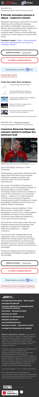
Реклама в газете (19, 311)
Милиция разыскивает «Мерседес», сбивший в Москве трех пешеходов (21, 92)
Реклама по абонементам (13, 317)
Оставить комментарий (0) (19, 60)
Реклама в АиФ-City (10, 320)
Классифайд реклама (11, 322)
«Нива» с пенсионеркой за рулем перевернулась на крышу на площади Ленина (18, 42)
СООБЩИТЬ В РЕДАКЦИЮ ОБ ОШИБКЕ (17, 328)
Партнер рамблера (19, 387)
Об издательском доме (12, 301)
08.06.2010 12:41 (6, 8)
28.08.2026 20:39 (6, 122)
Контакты (6, 311)
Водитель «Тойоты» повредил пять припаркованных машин (20, 105)
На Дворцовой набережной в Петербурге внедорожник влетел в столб (23, 98)
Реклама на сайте (9, 314)
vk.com (33, 164)
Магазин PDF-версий (10, 303)
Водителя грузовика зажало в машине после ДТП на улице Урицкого (22, 111)
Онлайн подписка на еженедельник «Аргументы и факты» (17, 307)
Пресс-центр (29, 301)
